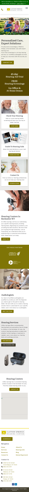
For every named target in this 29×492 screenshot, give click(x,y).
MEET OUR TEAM (7, 311)
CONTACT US (7, 62)
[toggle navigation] (26, 8)
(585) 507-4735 (7, 474)
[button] (14, 405)
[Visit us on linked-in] (16, 484)
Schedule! (7, 439)
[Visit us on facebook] (13, 484)
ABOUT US (6, 239)
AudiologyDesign (15, 488)
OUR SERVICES (7, 340)
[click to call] (2, 9)
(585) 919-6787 (7, 466)
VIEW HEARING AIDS (8, 344)
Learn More (20, 3)
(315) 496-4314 (7, 481)
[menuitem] (7, 447)
